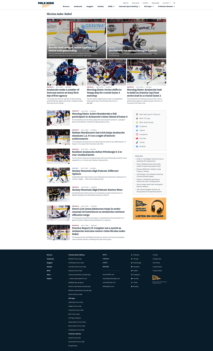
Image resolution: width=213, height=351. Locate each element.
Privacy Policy (157, 270)
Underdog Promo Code (75, 302)
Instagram (143, 134)
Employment (157, 259)
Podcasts (135, 3)
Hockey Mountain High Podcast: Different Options (95, 172)
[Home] (46, 5)
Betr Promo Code (74, 314)
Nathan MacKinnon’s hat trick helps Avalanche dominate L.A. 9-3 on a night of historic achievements (98, 136)
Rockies (101, 6)
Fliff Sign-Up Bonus (74, 318)
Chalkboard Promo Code (76, 330)
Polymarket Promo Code (76, 342)
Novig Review (72, 346)
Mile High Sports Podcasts (149, 114)
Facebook (143, 126)
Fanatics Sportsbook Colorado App (79, 286)
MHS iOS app (144, 118)
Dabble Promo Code (74, 306)
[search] (174, 2)
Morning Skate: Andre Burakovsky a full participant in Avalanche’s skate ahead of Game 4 (99, 115)
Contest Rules (157, 267)
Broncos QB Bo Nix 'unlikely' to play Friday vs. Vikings (149, 170)
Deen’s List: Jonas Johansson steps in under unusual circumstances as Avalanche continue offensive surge (98, 212)
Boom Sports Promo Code (76, 326)
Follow (166, 3)
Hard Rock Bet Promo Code (77, 267)
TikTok (142, 142)
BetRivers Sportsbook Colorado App (79, 290)
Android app (137, 263)
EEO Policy (156, 263)
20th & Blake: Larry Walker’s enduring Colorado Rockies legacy (150, 175)
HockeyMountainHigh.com (111, 278)
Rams (49, 274)
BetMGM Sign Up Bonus (76, 282)
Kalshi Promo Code (74, 338)
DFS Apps (148, 6)
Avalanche (78, 6)
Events (145, 3)
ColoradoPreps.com (109, 282)
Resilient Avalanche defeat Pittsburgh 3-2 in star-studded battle (97, 153)
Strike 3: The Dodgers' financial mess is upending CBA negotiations (150, 160)
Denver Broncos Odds (75, 294)
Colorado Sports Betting (128, 6)
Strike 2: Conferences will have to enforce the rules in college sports (148, 180)
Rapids (49, 278)
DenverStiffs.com (108, 274)
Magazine (155, 3)
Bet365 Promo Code (75, 259)
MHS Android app (146, 122)
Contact (155, 255)
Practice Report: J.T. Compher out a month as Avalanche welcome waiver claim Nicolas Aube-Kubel (99, 231)
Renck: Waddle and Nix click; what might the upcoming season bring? (149, 165)
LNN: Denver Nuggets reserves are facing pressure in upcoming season (149, 191)
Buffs (48, 270)
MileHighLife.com (108, 286)
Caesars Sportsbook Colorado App (79, 274)
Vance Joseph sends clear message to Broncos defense (150, 185)
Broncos (66, 6)
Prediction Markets (165, 6)
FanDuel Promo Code (75, 270)
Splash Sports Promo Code (77, 322)
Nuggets (90, 6)
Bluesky (142, 146)
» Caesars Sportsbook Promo (77, 278)
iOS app (135, 259)
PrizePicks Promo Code (75, 310)
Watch (125, 3)
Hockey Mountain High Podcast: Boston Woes (97, 190)
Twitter (142, 130)
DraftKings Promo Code (76, 263)
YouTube (142, 138)
